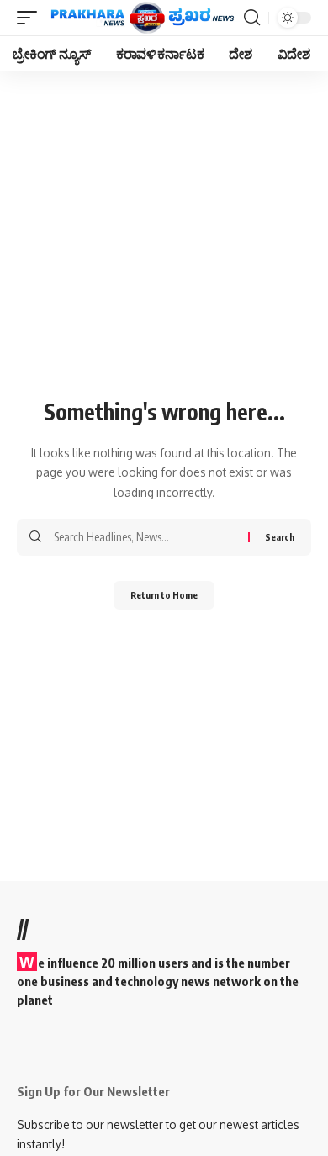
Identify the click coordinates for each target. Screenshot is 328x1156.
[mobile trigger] (31, 18)
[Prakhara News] (142, 18)
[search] (252, 17)
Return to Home (164, 594)
